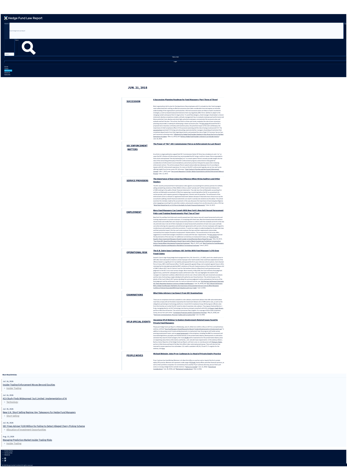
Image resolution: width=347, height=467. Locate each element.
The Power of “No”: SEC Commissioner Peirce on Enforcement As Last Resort (187, 143)
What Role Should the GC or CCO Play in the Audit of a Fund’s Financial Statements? (179, 205)
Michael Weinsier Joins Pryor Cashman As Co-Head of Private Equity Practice (187, 353)
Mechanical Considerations (184, 369)
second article (157, 130)
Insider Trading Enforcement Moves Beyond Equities (29, 385)
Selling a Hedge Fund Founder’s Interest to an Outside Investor (199, 137)
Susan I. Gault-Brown (216, 308)
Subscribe (7, 75)
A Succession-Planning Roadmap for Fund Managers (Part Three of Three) (185, 99)
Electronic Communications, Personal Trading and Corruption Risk (174, 315)
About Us (7, 73)
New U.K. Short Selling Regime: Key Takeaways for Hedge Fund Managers (39, 412)
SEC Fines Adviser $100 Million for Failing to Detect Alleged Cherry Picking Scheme (44, 426)
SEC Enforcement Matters (137, 147)
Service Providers (137, 180)
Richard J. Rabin (217, 342)
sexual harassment (182, 333)
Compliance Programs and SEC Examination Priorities (190, 313)
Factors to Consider (191, 367)
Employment (134, 212)
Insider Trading (13, 388)
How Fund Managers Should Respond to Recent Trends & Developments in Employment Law (193, 329)
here (163, 349)
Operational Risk (137, 252)
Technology (12, 402)
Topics (6, 69)
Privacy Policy (8, 451)
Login (175, 61)
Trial (175, 57)
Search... (6, 24)
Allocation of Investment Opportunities (26, 429)
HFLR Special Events (138, 321)
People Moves (135, 355)
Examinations (135, 295)
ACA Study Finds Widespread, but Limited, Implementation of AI (35, 398)
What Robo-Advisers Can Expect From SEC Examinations (178, 293)
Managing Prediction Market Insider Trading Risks (27, 440)
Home (6, 67)
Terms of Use (8, 453)
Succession (133, 101)
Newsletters (8, 71)
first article (205, 124)
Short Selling (12, 416)
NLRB (187, 338)
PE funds (192, 363)
